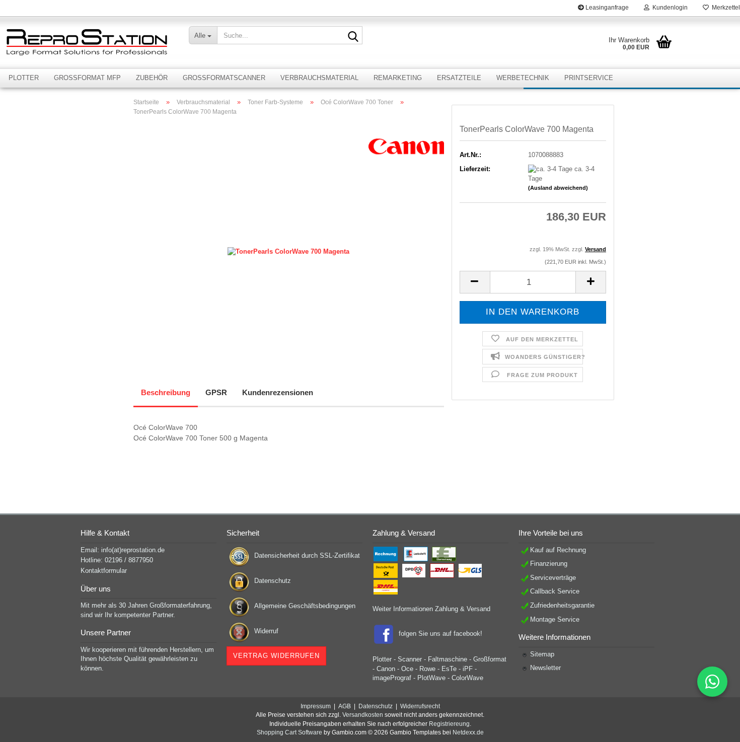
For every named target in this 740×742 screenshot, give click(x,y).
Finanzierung (548, 563)
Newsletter (545, 668)
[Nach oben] (712, 726)
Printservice (588, 78)
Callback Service (554, 591)
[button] (475, 282)
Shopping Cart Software (289, 732)
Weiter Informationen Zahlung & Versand (431, 609)
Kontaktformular (104, 570)
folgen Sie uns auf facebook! (440, 634)
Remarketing (398, 78)
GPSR (216, 392)
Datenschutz (272, 580)
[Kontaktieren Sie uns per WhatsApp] (712, 681)
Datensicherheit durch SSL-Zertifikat (307, 555)
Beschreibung (165, 392)
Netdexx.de (468, 732)
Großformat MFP (87, 78)
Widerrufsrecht (420, 706)
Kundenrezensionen (277, 392)
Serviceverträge (553, 577)
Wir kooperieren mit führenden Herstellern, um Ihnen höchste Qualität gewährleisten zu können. (147, 659)
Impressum (316, 706)
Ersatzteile (459, 78)
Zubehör (152, 78)
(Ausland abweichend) (558, 188)
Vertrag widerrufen (276, 655)
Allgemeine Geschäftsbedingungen (304, 606)
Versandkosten (362, 714)
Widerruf (266, 631)
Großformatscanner (224, 78)
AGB (344, 706)
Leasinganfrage (606, 7)
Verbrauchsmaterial (319, 78)
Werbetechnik (522, 78)
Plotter (24, 78)
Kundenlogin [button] (668, 7)
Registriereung (449, 723)
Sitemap (542, 654)
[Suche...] (352, 36)
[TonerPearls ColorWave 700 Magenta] (288, 237)
